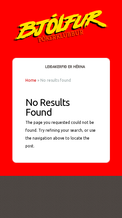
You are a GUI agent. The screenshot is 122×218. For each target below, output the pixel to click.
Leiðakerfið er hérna (65, 67)
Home (30, 80)
